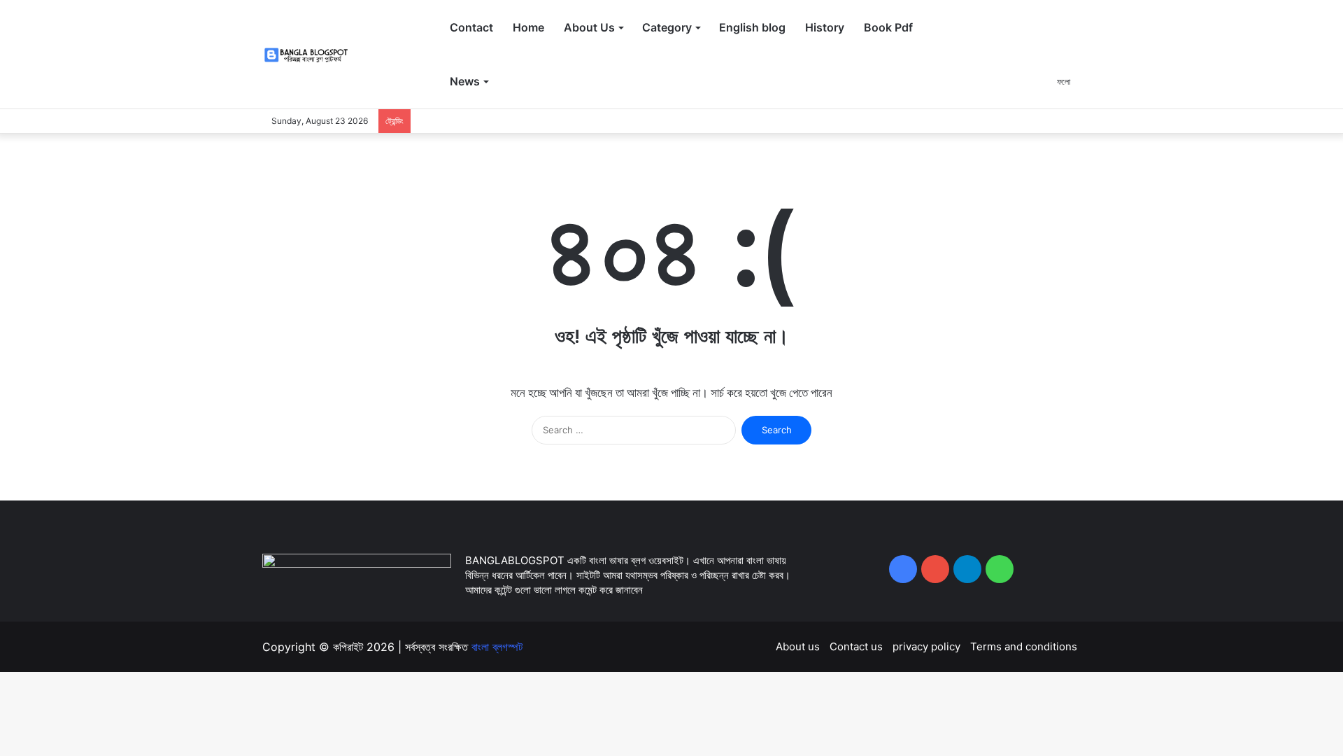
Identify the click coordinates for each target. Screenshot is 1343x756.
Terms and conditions (1023, 646)
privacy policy (926, 646)
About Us (589, 27)
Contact (471, 27)
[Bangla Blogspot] (314, 55)
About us (798, 646)
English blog (752, 27)
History (824, 27)
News (465, 81)
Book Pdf (888, 27)
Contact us (856, 646)
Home (528, 27)
